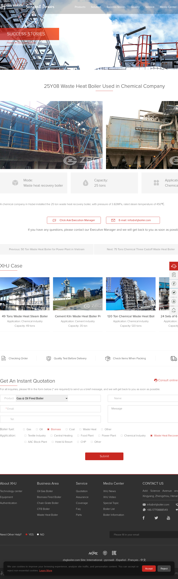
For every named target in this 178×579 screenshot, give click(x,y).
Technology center (11, 491)
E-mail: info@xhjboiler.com (135, 220)
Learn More (45, 570)
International (94, 560)
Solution (96, 7)
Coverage (82, 503)
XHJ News (109, 491)
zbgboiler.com (71, 560)
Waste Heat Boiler (47, 514)
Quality (135, 7)
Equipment (6, 497)
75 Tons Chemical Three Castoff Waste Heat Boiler (144, 249)
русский (109, 560)
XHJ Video (109, 497)
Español (121, 560)
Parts (79, 514)
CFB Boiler (43, 509)
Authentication (8, 503)
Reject (164, 568)
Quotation (82, 491)
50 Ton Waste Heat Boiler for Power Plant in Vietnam (52, 249)
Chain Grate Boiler (48, 503)
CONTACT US (153, 483)
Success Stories (116, 7)
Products (80, 7)
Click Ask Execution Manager (77, 220)
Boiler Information (113, 514)
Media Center (113, 483)
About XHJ (8, 483)
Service (149, 7)
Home (10, 42)
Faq (78, 509)
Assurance (82, 497)
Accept (149, 568)
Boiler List (109, 509)
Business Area (48, 483)
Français (133, 560)
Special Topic (111, 503)
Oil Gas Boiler (45, 491)
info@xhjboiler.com (158, 504)
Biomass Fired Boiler (49, 497)
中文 (143, 560)
